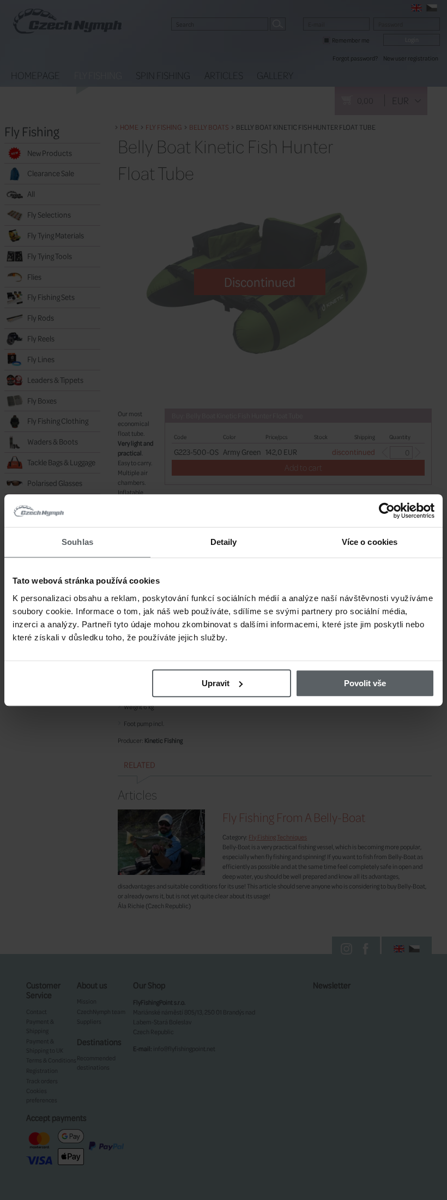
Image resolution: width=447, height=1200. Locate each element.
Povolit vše (365, 683)
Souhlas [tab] (77, 542)
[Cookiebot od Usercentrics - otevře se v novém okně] (386, 510)
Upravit (215, 683)
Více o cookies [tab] (369, 542)
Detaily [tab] (223, 542)
